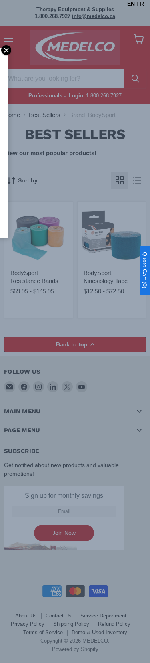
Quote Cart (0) (145, 270)
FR (140, 3)
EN (131, 3)
